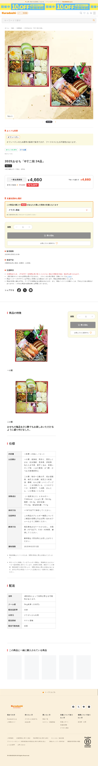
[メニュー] (94, 13)
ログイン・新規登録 (49, 722)
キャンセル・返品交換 (57, 738)
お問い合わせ (21, 744)
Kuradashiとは (12, 719)
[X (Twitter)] (78, 707)
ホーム (7, 28)
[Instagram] (89, 707)
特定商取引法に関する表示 (40, 738)
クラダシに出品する (31, 719)
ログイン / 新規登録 (22, 13)
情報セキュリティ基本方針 (57, 741)
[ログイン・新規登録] (87, 13)
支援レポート (64, 722)
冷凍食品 (19, 28)
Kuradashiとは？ (67, 1)
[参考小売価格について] (17, 185)
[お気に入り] (84, 13)
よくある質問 (11, 744)
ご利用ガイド (11, 722)
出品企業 (27, 722)
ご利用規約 (10, 738)
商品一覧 (45, 719)
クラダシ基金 (64, 728)
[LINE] (84, 707)
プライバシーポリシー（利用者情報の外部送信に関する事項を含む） (26, 741)
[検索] (81, 13)
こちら (69, 276)
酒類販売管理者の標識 (73, 741)
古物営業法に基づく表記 (23, 738)
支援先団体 (63, 725)
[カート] (91, 13)
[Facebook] (73, 707)
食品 (12, 28)
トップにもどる (50, 692)
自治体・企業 (82, 722)
